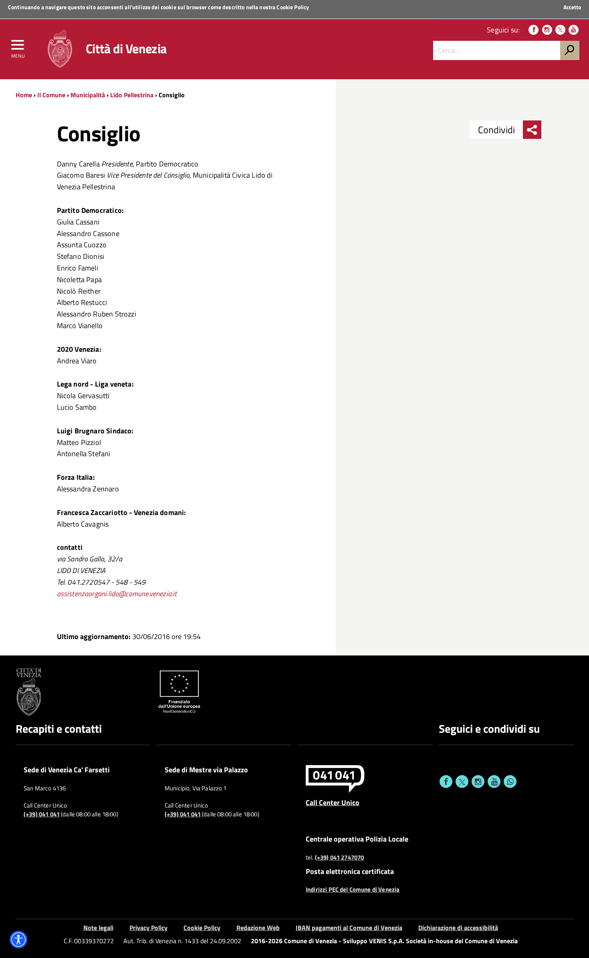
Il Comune (51, 95)
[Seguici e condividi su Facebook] (446, 781)
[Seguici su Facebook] (533, 30)
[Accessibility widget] (18, 939)
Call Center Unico (332, 802)
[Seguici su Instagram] (547, 30)
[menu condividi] (532, 129)
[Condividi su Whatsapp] (510, 781)
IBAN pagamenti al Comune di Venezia (349, 927)
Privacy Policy (148, 927)
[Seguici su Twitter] (560, 30)
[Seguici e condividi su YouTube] (494, 781)
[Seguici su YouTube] (574, 30)
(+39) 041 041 (42, 814)
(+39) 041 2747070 (339, 857)
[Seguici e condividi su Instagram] (478, 781)
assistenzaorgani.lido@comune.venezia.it (117, 593)
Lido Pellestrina (131, 95)
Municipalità (88, 95)
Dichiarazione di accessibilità (458, 927)
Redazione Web (258, 927)
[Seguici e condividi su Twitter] (462, 781)
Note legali (98, 927)
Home (24, 95)
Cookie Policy (292, 7)
